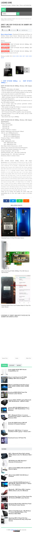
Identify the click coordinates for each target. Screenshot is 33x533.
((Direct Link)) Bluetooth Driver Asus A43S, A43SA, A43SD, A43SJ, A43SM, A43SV (18, 386)
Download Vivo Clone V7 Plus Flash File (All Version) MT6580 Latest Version (20, 497)
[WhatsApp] (19, 200)
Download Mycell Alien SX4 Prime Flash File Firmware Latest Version (20, 504)
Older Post (28, 358)
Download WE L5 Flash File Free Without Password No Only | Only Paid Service (20, 519)
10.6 (21, 56)
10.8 (27, 56)
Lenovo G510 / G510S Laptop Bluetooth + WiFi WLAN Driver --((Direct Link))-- (19, 400)
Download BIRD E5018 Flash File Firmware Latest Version (17, 393)
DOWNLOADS (5, 44)
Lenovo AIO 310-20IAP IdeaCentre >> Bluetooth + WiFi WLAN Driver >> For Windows (18, 409)
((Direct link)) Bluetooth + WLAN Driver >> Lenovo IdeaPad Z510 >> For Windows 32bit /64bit (20, 512)
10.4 (14, 56)
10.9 (30, 56)
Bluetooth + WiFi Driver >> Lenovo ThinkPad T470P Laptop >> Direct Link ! (19, 431)
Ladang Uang (6, 2)
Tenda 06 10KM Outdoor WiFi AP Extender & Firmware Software (17, 423)
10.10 (2, 57)
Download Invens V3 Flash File (17, 437)
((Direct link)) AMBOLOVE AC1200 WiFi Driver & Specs (20, 468)
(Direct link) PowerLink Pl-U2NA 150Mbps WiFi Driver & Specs (17, 377)
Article (19, 30)
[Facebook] (6, 200)
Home (16, 358)
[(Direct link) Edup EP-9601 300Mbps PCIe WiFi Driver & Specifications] (16, 254)
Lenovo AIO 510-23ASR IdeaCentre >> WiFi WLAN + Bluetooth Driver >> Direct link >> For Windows (20, 483)
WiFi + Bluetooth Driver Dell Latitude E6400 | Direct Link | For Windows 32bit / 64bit (20, 455)
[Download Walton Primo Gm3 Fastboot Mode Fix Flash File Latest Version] (16, 289)
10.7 (24, 56)
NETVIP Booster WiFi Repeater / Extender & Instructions (18, 461)
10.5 (17, 56)
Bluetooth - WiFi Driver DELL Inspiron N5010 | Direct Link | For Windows (19, 490)
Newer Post (4, 358)
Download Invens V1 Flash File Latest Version (12, 238)
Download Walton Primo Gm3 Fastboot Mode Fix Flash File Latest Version (16, 306)
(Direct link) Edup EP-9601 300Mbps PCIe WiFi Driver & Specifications (15, 271)
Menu (3, 10)
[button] (26, 200)
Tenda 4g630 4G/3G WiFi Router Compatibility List (17, 370)
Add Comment (13, 30)
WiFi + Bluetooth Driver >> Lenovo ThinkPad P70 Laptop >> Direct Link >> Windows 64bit (19, 416)
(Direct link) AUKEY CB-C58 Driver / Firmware (19, 475)
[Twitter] (13, 200)
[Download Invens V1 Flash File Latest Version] (16, 221)
